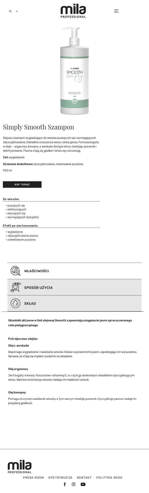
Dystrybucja (60, 477)
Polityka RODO (109, 477)
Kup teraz (22, 184)
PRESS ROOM (33, 477)
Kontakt (84, 477)
